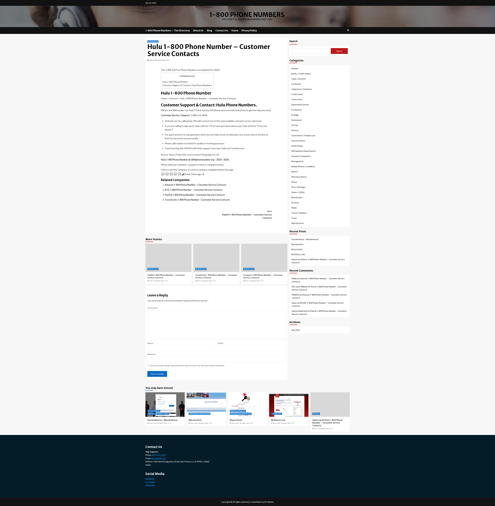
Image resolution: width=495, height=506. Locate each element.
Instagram (149, 478)
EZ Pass (294, 125)
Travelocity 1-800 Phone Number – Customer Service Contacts (197, 199)
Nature (294, 171)
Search (293, 41)
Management (297, 161)
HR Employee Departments (303, 151)
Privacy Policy (249, 30)
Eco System (296, 110)
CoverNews (256, 502)
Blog (209, 30)
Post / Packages (298, 187)
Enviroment (296, 120)
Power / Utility (297, 192)
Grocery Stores (298, 140)
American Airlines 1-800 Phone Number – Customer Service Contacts (318, 261)
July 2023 (295, 330)
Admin (152, 60)
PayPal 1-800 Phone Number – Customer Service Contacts (195, 194)
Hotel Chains (297, 146)
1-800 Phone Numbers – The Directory (167, 30)
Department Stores (300, 104)
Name (150, 343)
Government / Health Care (303, 135)
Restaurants (296, 197)
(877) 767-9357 (159, 455)
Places (294, 182)
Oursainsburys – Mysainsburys (305, 239)
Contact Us (221, 30)
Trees (294, 218)
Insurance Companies (301, 156)
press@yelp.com (158, 458)
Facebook (149, 485)
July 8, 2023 (161, 60)
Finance (295, 130)
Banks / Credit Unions (301, 73)
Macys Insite (297, 249)
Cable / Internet (298, 79)
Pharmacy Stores (298, 177)
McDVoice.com (298, 254)
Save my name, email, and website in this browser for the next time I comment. (187, 365)
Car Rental (296, 84)
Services (295, 202)
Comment (152, 308)
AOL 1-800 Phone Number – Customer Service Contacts (193, 189)
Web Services (153, 41)
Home (234, 30)
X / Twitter (150, 482)
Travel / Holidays (298, 213)
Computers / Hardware (301, 89)
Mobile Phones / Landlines (303, 166)
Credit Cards (297, 94)
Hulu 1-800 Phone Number (175, 81)
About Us (198, 30)
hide (192, 76)
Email (221, 343)
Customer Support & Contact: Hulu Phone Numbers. (187, 85)
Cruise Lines (296, 99)
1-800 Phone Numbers (246, 15)
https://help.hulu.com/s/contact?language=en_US (194, 154)
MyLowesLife (297, 244)
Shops (294, 208)
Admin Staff (152, 423)
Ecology (295, 115)
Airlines (294, 68)
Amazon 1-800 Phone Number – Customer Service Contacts (195, 184)
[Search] (348, 30)
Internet (173, 98)
